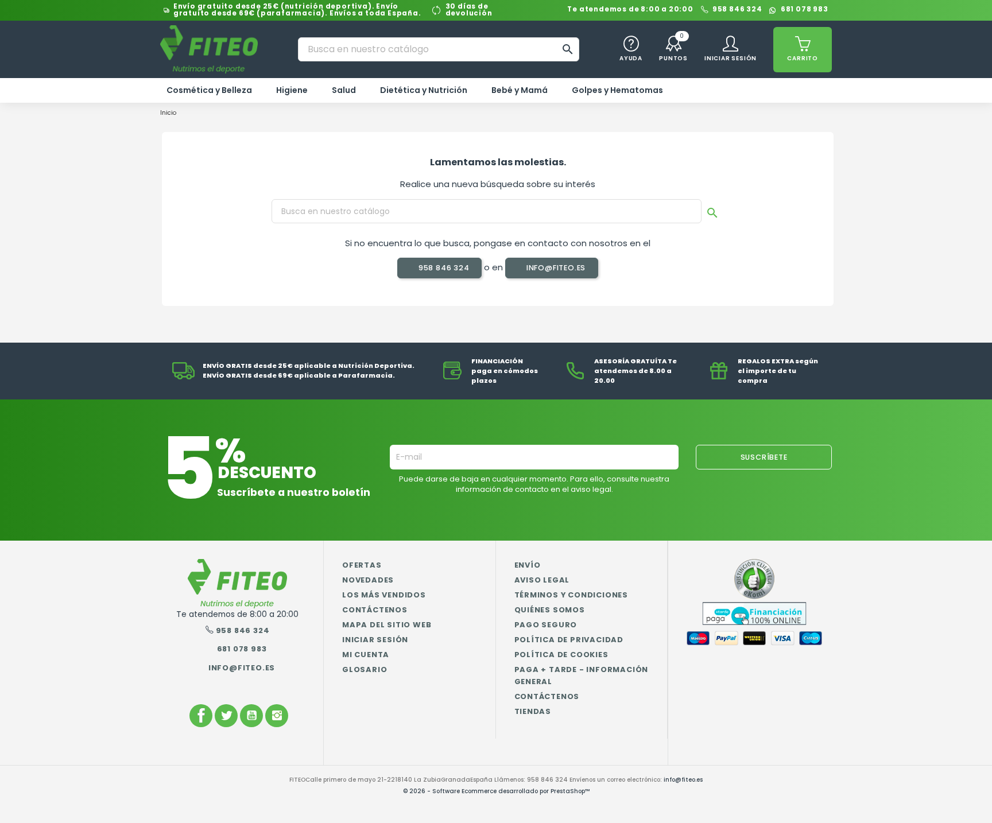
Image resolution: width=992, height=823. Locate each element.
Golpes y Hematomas (617, 90)
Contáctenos (375, 609)
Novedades (368, 579)
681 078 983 (804, 10)
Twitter (226, 715)
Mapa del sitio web (386, 624)
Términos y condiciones (571, 594)
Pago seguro (546, 624)
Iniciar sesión (375, 639)
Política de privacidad (569, 639)
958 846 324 (737, 10)
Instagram (276, 715)
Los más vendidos (384, 594)
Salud (344, 90)
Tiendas (533, 711)
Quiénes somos (549, 609)
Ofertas (362, 565)
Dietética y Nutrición (423, 90)
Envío (527, 565)
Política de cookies (561, 654)
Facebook (200, 715)
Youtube (251, 715)
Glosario (364, 669)
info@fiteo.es (555, 268)
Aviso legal (542, 579)
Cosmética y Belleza (209, 90)
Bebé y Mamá (519, 90)
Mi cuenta (365, 654)
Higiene (292, 90)
